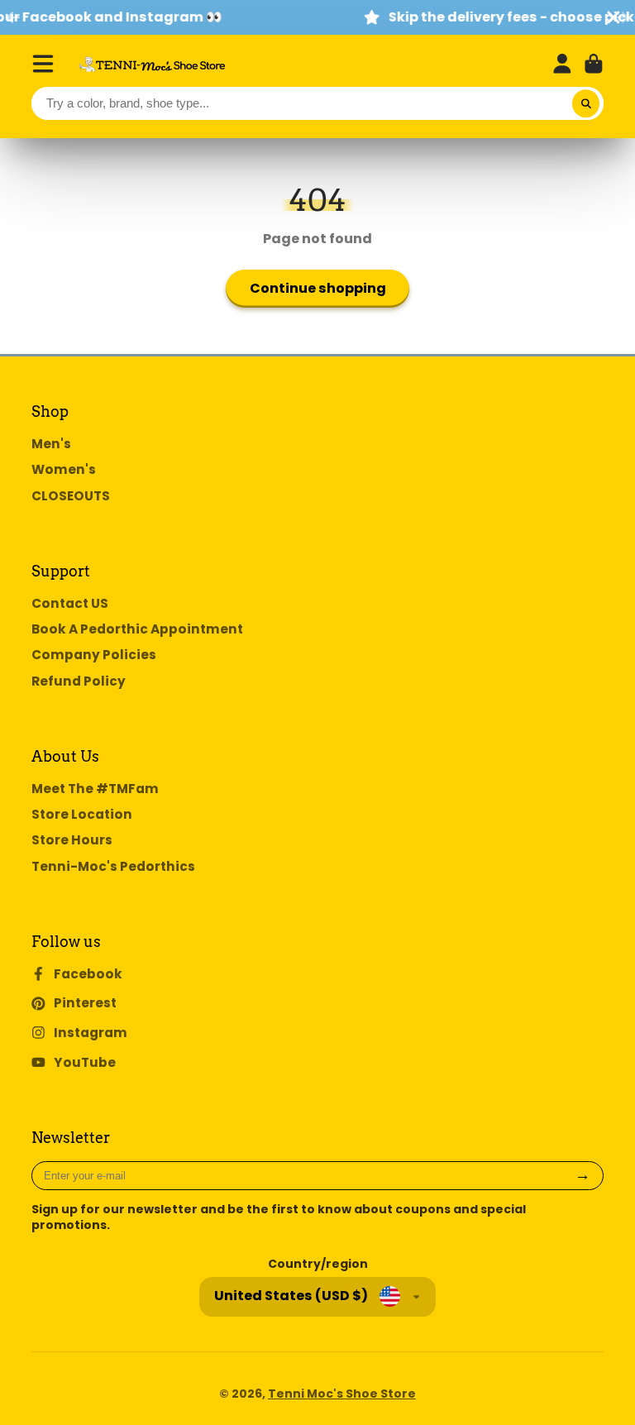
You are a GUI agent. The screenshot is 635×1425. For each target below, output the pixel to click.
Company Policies (93, 654)
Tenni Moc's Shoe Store (342, 1393)
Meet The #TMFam (95, 788)
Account (562, 64)
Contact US (69, 603)
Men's (51, 443)
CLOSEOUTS (70, 495)
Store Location (81, 814)
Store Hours (71, 840)
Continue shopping (318, 288)
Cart (594, 64)
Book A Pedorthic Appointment (137, 629)
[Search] (586, 103)
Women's (63, 469)
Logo (152, 64)
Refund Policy (78, 681)
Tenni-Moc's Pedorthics (113, 866)
